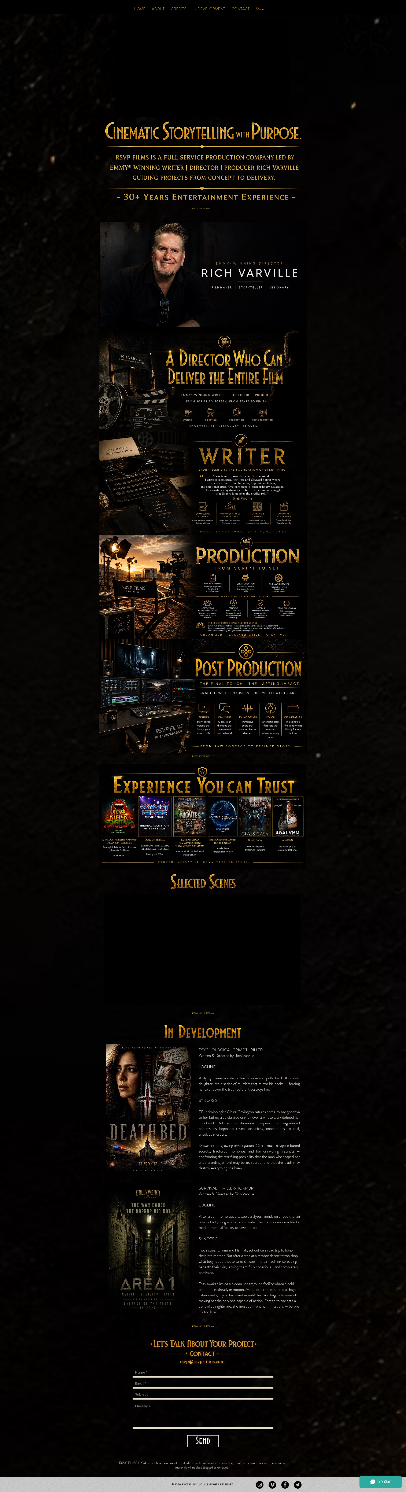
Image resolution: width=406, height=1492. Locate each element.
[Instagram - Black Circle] (259, 1485)
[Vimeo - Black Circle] (272, 1485)
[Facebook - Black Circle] (285, 1485)
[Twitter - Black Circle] (298, 1485)
